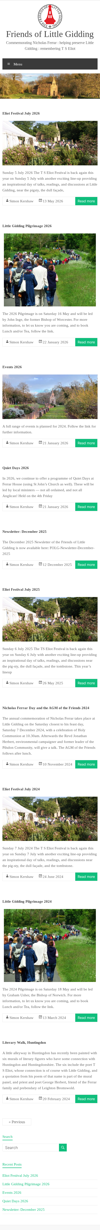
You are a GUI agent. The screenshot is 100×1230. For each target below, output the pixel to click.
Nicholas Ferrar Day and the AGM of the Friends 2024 (45, 708)
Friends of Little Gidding (50, 34)
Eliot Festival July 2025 (21, 589)
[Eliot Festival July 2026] (49, 124)
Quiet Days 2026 (15, 468)
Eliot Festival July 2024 (21, 789)
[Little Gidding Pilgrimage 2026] (50, 236)
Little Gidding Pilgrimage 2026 (27, 226)
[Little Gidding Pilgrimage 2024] (50, 912)
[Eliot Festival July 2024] (49, 800)
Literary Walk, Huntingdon (24, 1042)
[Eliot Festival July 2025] (49, 600)
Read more (86, 201)
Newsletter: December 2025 (24, 532)
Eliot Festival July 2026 (21, 113)
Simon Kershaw (21, 201)
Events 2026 (12, 367)
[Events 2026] (49, 377)
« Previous (17, 1122)
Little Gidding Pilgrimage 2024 (27, 901)
